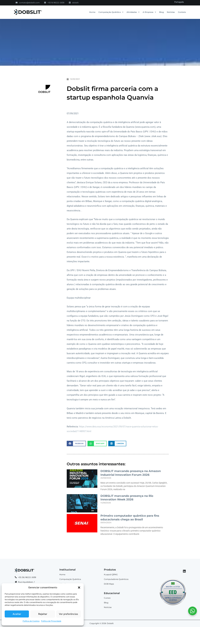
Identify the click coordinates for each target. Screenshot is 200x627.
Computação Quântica (109, 12)
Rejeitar (42, 613)
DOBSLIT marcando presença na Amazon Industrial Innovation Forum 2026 (130, 472)
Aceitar (17, 613)
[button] (79, 587)
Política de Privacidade (51, 621)
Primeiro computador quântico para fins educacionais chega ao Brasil (129, 517)
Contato (182, 12)
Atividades (132, 12)
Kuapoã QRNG (111, 574)
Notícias (171, 12)
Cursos (107, 598)
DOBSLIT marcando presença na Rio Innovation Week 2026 (126, 497)
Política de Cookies (31, 621)
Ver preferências (68, 613)
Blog (161, 12)
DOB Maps (109, 584)
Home (92, 12)
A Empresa (148, 12)
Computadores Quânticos (116, 579)
